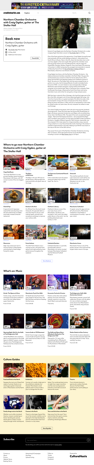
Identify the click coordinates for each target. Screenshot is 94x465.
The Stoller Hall (12, 50)
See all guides (47, 428)
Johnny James (7, 28)
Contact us (6, 453)
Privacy (5, 457)
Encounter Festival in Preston (56, 293)
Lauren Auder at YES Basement (35, 332)
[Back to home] (11, 13)
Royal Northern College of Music (74, 69)
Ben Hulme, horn (67, 134)
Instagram (51, 457)
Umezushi (73, 173)
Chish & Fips (7, 206)
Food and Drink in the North (11, 379)
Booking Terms (7, 461)
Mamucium (6, 243)
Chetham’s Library (53, 206)
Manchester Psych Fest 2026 (34, 293)
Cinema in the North (32, 411)
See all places (47, 261)
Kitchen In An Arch (31, 206)
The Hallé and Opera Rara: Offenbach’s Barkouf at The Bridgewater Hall (56, 334)
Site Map (28, 455)
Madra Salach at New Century (79, 332)
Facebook (51, 459)
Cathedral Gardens (53, 243)
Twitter (50, 455)
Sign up (88, 440)
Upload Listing (30, 457)
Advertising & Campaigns (33, 453)
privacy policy (58, 444)
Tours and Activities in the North (57, 411)
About (5, 455)
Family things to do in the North (12, 411)
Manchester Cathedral (76, 206)
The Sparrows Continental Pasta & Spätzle (58, 174)
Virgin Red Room (8, 172)
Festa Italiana (30, 243)
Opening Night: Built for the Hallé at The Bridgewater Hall (13, 333)
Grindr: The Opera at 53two (11, 293)
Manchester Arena (75, 243)
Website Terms (7, 459)
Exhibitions (29, 379)
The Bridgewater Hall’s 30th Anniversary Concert (78, 294)
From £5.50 (35, 58)
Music (49, 379)
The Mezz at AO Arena (29, 174)
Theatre (72, 379)
